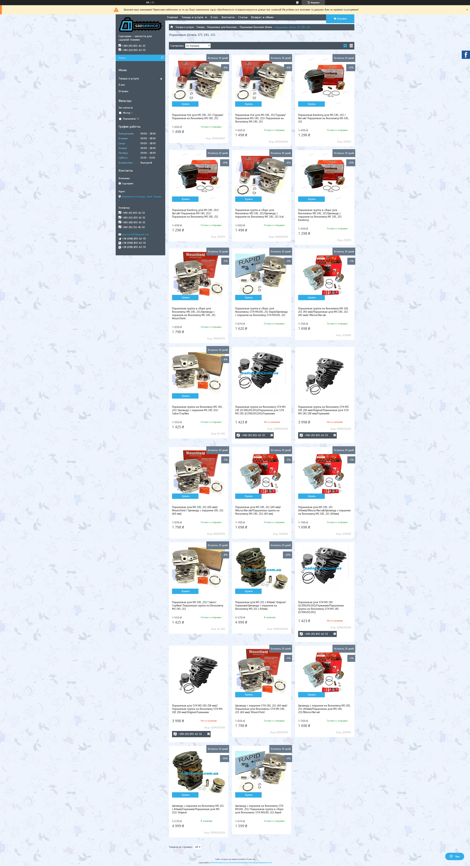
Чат (457, 856)
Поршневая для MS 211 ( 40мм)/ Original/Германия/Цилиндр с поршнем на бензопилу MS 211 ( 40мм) (260, 606)
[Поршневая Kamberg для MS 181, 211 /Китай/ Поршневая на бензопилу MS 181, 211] (324, 81)
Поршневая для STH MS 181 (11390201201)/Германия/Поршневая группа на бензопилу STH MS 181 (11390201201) (321, 607)
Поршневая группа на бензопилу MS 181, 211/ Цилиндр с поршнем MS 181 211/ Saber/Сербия (197, 410)
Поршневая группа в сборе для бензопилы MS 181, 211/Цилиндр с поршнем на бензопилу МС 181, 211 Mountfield (194, 313)
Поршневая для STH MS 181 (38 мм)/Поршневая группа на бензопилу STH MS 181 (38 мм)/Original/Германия (197, 709)
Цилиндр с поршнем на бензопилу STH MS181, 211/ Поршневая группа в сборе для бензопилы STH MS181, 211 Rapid (259, 809)
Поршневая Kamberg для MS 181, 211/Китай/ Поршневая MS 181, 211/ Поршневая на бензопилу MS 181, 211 (195, 213)
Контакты (228, 17)
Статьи (242, 17)
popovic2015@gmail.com (135, 234)
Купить (186, 104)
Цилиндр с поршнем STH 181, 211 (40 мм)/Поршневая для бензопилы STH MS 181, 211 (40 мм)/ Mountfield (261, 709)
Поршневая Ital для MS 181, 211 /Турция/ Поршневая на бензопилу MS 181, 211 (197, 116)
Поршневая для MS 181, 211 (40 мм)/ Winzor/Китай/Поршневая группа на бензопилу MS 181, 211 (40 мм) (258, 510)
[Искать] (162, 58)
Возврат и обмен (262, 17)
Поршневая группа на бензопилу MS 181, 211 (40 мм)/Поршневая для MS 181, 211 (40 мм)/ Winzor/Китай (323, 312)
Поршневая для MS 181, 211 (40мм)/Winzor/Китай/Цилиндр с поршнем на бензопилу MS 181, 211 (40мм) (324, 510)
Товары (200, 27)
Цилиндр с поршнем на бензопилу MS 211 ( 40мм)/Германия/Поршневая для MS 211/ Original (198, 809)
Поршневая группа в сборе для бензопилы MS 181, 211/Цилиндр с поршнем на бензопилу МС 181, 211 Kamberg (320, 215)
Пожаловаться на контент (224, 862)
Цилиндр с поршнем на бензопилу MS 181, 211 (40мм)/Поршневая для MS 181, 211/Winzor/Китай (324, 709)
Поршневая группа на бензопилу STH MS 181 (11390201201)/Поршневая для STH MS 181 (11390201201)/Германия (260, 410)
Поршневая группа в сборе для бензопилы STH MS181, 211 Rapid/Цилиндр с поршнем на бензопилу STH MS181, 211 (261, 312)
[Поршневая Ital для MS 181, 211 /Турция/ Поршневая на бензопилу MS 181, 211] (198, 81)
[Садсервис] (140, 24)
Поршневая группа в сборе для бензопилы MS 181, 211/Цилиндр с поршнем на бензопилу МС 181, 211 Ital (259, 213)
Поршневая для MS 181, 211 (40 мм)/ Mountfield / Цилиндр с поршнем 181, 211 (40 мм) (197, 510)
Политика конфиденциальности (255, 862)
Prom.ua (251, 859)
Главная (172, 17)
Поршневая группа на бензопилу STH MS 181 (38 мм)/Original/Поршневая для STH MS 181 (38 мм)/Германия (323, 410)
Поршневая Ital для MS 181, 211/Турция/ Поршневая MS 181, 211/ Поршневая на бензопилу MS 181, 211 (260, 118)
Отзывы (123, 91)
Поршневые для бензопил (222, 27)
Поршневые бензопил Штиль (256, 27)
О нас (214, 17)
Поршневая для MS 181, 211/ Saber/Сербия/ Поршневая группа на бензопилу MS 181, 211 (197, 606)
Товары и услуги (192, 17)
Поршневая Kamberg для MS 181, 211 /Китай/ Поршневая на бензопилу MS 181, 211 (323, 118)
